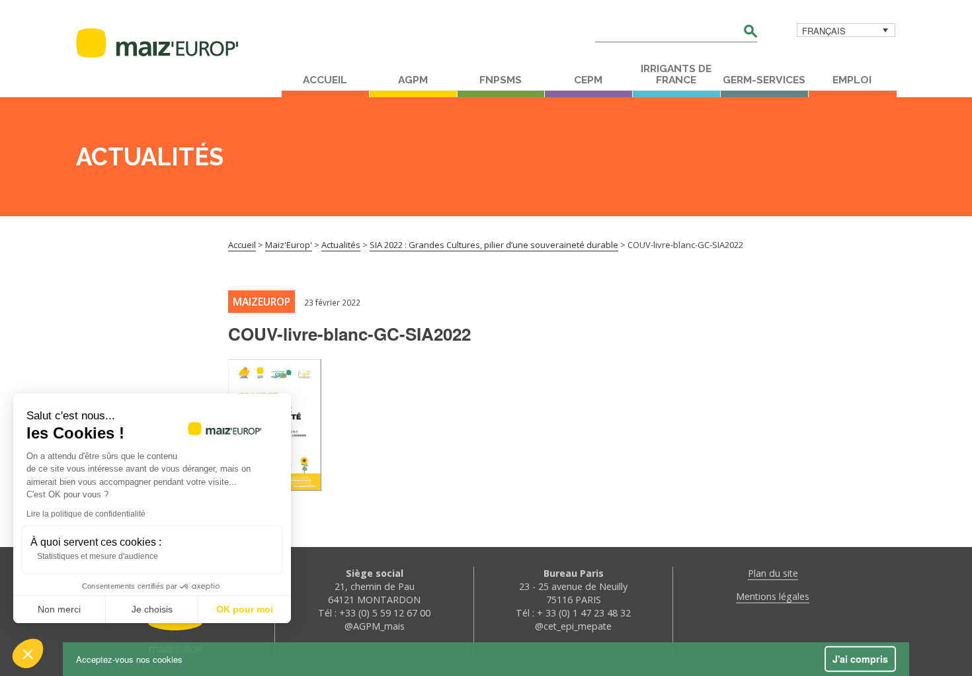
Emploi (851, 80)
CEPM (588, 80)
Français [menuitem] (824, 30)
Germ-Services (764, 80)
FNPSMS (500, 80)
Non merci (59, 609)
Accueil (325, 80)
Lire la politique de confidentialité (85, 514)
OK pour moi (244, 609)
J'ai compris (860, 658)
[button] (28, 653)
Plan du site (773, 573)
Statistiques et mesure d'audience (97, 556)
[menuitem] (846, 30)
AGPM (413, 80)
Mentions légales (772, 596)
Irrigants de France (676, 74)
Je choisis (152, 609)
